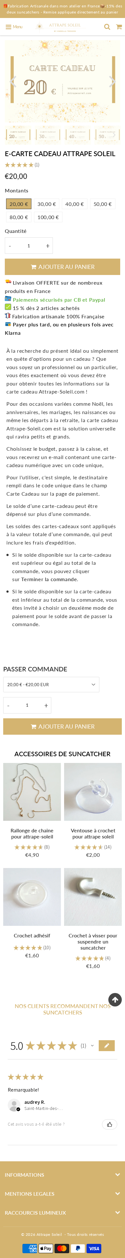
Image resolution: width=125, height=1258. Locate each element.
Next (112, 81)
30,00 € (47, 204)
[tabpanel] (18, 135)
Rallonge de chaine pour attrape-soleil (32, 833)
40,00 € (74, 204)
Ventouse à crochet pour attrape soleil (93, 833)
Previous (12, 81)
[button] (92, 1046)
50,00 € (103, 204)
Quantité (16, 231)
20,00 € (19, 204)
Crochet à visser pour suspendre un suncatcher (93, 941)
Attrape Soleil (49, 1234)
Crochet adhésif (32, 935)
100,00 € (48, 217)
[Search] (107, 26)
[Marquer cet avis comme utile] (109, 1124)
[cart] (119, 26)
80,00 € (19, 217)
